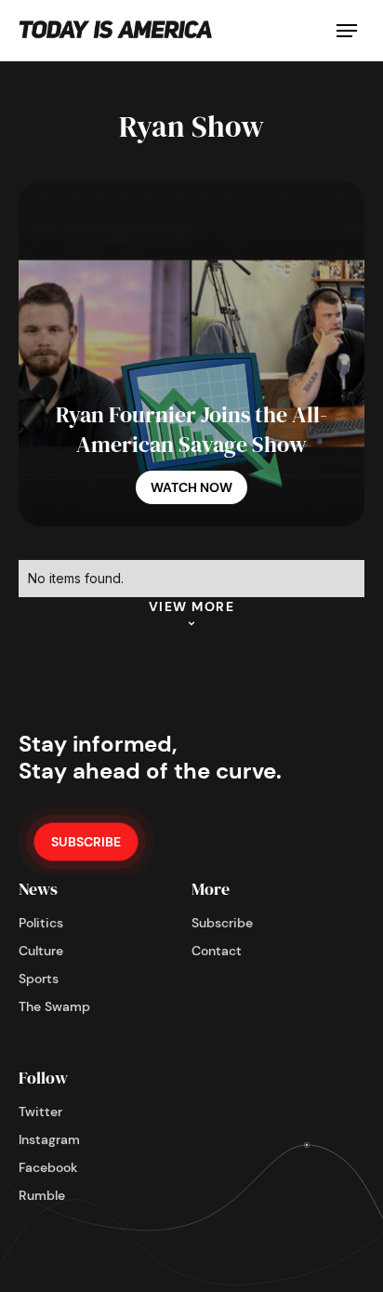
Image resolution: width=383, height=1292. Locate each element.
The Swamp (54, 1006)
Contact (217, 950)
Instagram (49, 1139)
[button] (346, 31)
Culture (41, 950)
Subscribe (222, 922)
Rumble (42, 1195)
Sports (39, 978)
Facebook (48, 1167)
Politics (41, 922)
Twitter (40, 1111)
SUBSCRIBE (86, 841)
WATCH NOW (191, 487)
